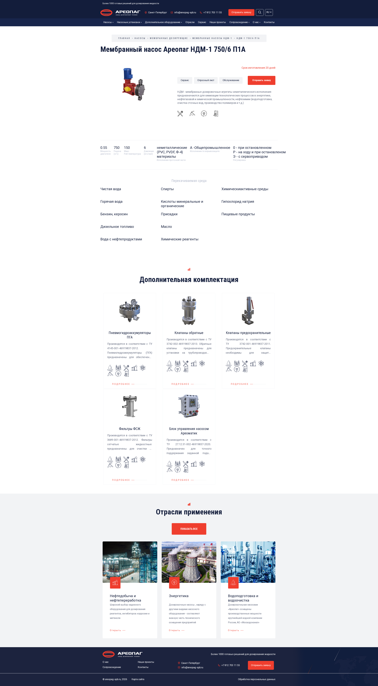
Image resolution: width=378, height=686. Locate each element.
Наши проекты (218, 22)
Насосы (107, 22)
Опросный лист (205, 80)
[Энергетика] (204, 113)
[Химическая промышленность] (216, 113)
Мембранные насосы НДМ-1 (212, 38)
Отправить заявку (241, 12)
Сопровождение (238, 22)
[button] (260, 12)
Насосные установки (128, 22)
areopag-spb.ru (113, 679)
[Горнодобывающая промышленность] (192, 113)
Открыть (115, 630)
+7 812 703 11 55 (212, 12)
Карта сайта (138, 679)
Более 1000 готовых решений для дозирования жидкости (131, 3)
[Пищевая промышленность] (180, 113)
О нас (256, 22)
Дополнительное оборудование (162, 22)
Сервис (202, 22)
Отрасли (189, 22)
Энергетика (179, 596)
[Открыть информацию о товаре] (130, 341)
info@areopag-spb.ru (185, 12)
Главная (124, 38)
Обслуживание (231, 80)
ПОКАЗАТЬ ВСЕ (189, 528)
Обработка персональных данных (256, 679)
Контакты (269, 22)
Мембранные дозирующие (169, 38)
